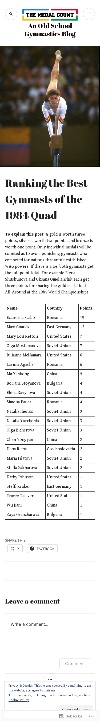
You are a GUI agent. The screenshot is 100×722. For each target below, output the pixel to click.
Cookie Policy (19, 700)
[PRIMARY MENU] (89, 14)
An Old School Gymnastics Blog (50, 29)
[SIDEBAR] (50, 679)
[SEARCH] (11, 14)
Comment (75, 663)
